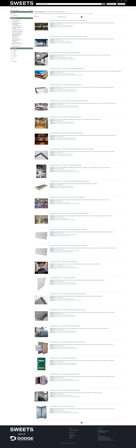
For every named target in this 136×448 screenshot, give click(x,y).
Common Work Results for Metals (58, 340)
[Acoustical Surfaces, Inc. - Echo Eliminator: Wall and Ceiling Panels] (37, 101)
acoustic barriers (53, 62)
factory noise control (59, 25)
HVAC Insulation (73, 119)
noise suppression (70, 320)
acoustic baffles (53, 283)
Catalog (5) (6, 50)
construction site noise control (69, 412)
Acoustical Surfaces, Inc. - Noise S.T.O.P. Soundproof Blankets (62, 371)
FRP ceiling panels (57, 228)
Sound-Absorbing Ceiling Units (65, 119)
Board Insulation (55, 45)
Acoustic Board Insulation (72, 192)
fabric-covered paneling (60, 80)
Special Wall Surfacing (68, 63)
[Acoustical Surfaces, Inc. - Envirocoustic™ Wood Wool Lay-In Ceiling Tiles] (37, 231)
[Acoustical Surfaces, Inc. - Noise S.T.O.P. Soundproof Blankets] (37, 378)
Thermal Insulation (63, 358)
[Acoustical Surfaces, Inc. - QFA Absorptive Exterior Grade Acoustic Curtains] (37, 397)
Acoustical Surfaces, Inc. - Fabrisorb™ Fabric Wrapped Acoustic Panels (64, 75)
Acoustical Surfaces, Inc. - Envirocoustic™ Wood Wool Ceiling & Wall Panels (65, 20)
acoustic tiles (63, 228)
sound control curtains (66, 431)
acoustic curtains (53, 431)
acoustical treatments (54, 117)
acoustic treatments (54, 191)
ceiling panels (53, 25)
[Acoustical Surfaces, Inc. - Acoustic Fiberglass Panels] (37, 323)
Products (5, 13)
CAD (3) (6, 52)
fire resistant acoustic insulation (70, 117)
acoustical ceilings (67, 173)
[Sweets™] (21, 3)
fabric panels (53, 80)
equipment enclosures (67, 339)
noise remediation (67, 62)
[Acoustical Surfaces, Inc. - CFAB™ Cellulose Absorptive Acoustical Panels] (37, 360)
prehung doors (68, 136)
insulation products (61, 394)
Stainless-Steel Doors (68, 137)
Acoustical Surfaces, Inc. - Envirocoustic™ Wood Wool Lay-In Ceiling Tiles (64, 223)
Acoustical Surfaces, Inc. (56, 24)
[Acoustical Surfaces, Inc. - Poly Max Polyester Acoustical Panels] (37, 65)
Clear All (26, 10)
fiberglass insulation (54, 394)
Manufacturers (6, 15)
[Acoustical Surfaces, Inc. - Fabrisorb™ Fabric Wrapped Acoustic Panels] (37, 83)
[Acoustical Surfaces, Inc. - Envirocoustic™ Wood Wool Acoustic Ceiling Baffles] (37, 267)
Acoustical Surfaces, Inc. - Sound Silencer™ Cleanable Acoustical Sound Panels (66, 112)
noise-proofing (64, 43)
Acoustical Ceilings (59, 26)
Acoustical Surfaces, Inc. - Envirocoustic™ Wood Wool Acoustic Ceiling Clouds (65, 278)
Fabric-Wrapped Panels (68, 82)
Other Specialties (69, 414)
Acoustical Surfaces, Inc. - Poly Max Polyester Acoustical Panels (62, 57)
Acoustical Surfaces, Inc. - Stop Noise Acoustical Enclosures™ (61, 426)
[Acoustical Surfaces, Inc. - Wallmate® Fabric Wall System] (37, 304)
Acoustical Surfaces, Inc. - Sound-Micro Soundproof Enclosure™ (62, 444)
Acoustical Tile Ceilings (66, 211)
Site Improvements (71, 395)
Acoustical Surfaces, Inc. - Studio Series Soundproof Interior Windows (63, 149)
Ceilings (54, 26)
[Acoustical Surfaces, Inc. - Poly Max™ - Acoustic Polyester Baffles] (37, 194)
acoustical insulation (68, 191)
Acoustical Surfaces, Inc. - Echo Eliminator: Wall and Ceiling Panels (63, 94)
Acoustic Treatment (64, 192)
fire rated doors (63, 154)
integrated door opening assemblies (59, 136)
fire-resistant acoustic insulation (68, 265)
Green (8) (6, 61)
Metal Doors (62, 137)
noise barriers (59, 43)
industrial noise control (67, 25)
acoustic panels (53, 43)
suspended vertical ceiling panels (62, 283)
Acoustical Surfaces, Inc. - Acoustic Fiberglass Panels (59, 315)
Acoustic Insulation (66, 26)
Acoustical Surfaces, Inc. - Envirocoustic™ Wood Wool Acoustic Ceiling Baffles (65, 260)
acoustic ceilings (53, 339)
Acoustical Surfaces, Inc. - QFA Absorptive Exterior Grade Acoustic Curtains (65, 389)
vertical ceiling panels (72, 283)
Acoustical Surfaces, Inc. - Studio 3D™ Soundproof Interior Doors (62, 131)
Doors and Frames (56, 137)
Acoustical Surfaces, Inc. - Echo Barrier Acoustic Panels (60, 408)
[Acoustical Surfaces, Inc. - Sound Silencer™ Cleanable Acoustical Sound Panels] (37, 120)
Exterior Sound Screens (64, 395)
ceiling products (60, 265)
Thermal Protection (56, 358)
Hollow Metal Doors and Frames (58, 155)
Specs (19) (6, 55)
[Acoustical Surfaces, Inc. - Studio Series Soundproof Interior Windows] (37, 157)
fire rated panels (61, 117)
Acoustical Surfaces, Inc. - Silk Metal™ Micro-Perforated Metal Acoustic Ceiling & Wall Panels (69, 168)
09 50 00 (52, 228)
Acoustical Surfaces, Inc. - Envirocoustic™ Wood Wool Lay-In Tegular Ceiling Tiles (66, 242)
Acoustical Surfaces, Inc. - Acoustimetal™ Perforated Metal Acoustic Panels (65, 334)
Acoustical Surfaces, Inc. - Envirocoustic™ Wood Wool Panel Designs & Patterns (66, 39)
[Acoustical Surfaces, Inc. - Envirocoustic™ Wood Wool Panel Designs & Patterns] (37, 46)
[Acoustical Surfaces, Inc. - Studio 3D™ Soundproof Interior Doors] (37, 138)
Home (12, 7)
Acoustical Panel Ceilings (64, 229)
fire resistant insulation (68, 80)
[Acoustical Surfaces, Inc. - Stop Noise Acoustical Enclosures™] (37, 433)
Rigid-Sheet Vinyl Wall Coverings (58, 82)
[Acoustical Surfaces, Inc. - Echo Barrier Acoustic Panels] (37, 415)
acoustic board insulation (55, 99)
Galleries (6, 57)
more (85, 13)
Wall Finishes (68, 45)
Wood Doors (71, 155)
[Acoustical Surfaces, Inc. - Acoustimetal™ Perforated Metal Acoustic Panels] (37, 341)
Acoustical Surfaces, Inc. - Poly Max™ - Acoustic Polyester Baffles (62, 186)
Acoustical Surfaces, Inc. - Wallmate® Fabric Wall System (60, 297)
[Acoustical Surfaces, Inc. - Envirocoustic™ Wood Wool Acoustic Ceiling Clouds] (37, 286)
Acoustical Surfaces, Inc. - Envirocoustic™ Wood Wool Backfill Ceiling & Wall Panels (66, 205)
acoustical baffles (54, 320)
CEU (5, 59)
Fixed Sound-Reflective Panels (65, 432)
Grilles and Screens (56, 395)
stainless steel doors (69, 154)
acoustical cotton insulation (61, 302)
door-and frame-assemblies (55, 154)
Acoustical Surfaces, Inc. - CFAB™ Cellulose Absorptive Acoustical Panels (64, 352)
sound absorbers (72, 99)
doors (52, 136)
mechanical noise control (69, 375)
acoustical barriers (60, 62)
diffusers (52, 375)
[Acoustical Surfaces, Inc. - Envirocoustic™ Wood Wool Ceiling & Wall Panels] (37, 28)
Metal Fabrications (68, 340)
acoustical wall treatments (64, 99)
